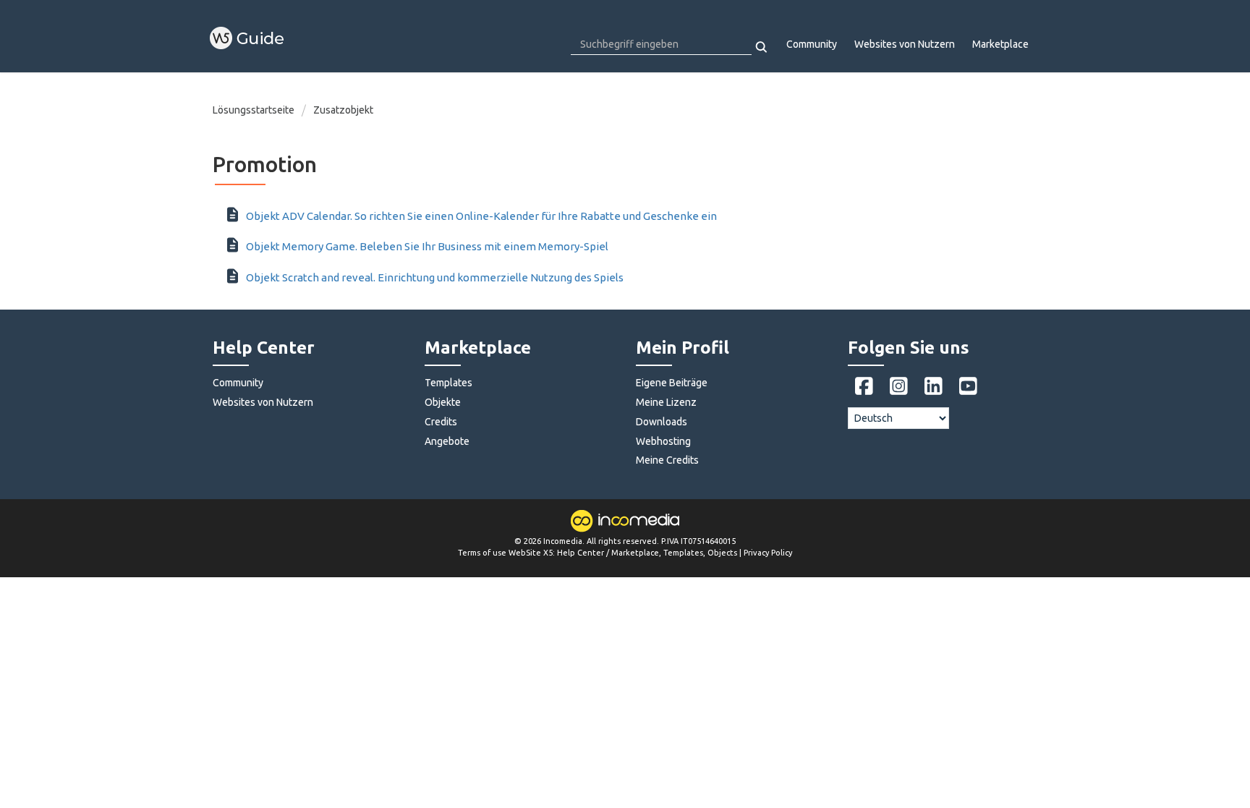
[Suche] (762, 47)
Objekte (443, 402)
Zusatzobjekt (343, 110)
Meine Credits (667, 460)
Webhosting (663, 441)
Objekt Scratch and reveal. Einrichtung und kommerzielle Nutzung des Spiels (435, 277)
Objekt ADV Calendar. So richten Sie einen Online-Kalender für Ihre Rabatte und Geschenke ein (481, 216)
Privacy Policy (768, 552)
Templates (448, 382)
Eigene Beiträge (671, 382)
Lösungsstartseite (255, 110)
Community (811, 44)
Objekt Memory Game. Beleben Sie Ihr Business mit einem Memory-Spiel (427, 246)
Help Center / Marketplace (608, 552)
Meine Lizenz (666, 402)
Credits (441, 422)
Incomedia (562, 541)
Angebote (447, 441)
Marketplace (1000, 44)
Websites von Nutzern (904, 44)
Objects (722, 552)
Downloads (661, 422)
